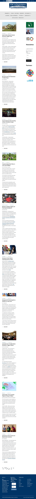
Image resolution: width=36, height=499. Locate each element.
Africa (3, 162)
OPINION (12, 13)
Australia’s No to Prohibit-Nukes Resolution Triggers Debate (8, 344)
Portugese (20, 483)
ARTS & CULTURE (15, 17)
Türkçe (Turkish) (21, 486)
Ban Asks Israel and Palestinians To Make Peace (8, 77)
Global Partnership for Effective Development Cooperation (8, 223)
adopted (9, 366)
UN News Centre (11, 261)
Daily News (28, 53)
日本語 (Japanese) (29, 483)
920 (7, 469)
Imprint (29, 497)
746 (3, 469)
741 (5, 468)
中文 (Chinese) (29, 480)
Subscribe (29, 60)
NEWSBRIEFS (22, 13)
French (20, 479)
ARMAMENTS (7, 13)
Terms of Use (25, 497)
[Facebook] (27, 1)
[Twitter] (29, 1)
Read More (5, 104)
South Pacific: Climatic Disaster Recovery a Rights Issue (8, 35)
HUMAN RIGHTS (27, 15)
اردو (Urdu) (28, 486)
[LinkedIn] (31, 1)
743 (9, 468)
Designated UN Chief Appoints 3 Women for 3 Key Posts (8, 300)
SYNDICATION (21, 17)
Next (9, 469)
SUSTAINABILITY (27, 13)
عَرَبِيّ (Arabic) (29, 479)
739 (13, 467)
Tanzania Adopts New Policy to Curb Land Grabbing (8, 164)
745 (13, 468)
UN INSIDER (7, 15)
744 (11, 468)
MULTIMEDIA (17, 13)
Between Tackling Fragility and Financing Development (8, 207)
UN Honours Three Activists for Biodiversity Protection (8, 436)
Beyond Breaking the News (29, 51)
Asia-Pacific (4, 33)
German (20, 480)
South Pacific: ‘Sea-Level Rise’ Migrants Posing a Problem (8, 395)
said (13, 284)
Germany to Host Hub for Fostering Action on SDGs (7, 258)
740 (3, 468)
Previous (5, 467)
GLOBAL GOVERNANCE (13, 15)
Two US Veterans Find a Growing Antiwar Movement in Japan (9, 121)
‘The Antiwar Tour (7, 131)
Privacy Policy (32, 497)
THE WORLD (21, 15)
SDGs (3, 274)
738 (11, 467)
